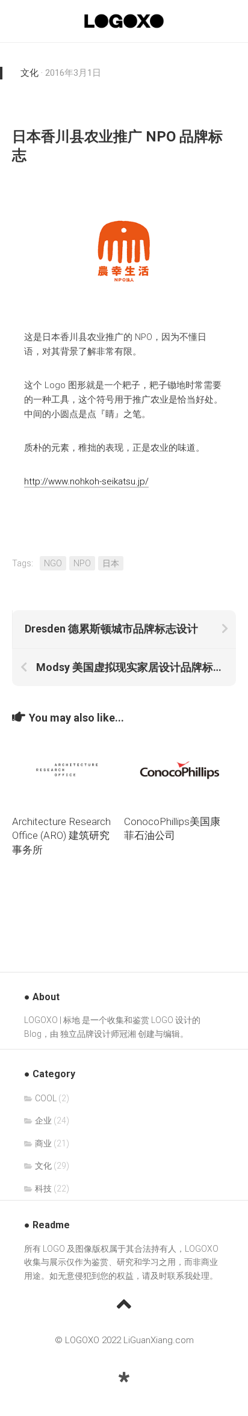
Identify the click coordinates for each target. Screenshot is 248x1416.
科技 (43, 1188)
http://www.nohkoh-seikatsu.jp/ (86, 481)
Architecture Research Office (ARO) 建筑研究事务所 (61, 835)
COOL (46, 1098)
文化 (29, 72)
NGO (53, 563)
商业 (43, 1143)
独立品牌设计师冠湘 (98, 1034)
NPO (82, 563)
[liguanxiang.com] (124, 1377)
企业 (43, 1120)
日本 (110, 563)
